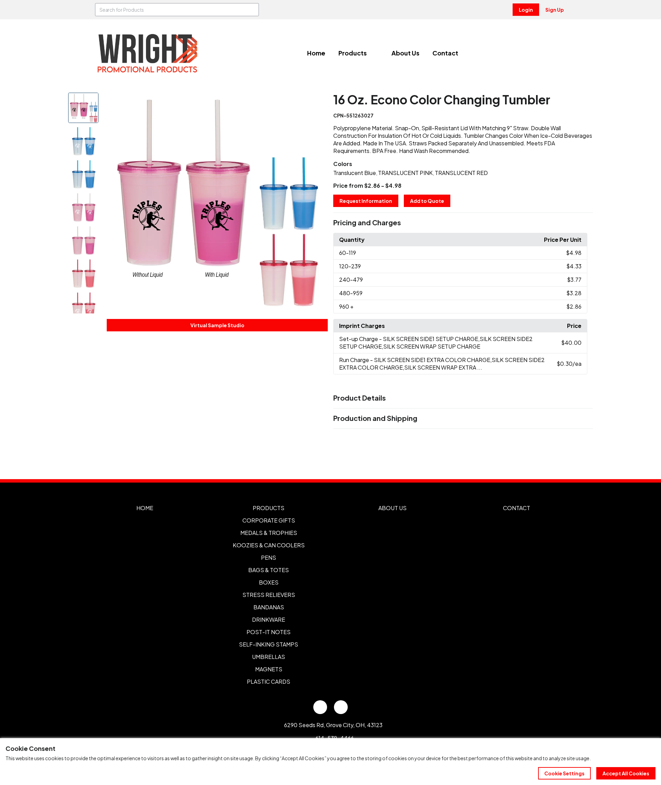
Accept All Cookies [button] (625, 773)
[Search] (252, 9)
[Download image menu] (319, 101)
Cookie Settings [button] (564, 773)
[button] (463, 223)
